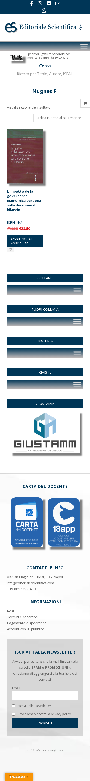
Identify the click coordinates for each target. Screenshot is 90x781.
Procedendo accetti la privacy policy (44, 714)
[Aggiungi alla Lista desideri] (10, 249)
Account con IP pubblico (25, 629)
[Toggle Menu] (84, 46)
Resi (10, 611)
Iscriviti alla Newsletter (34, 706)
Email (16, 688)
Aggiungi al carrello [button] (22, 241)
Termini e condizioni (22, 617)
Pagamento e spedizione (27, 623)
